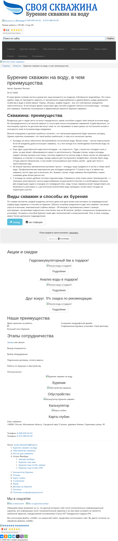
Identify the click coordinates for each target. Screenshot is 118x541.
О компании (38, 56)
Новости (17, 65)
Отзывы (16, 474)
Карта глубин (100, 48)
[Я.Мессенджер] (10, 536)
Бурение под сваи (27, 462)
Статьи (10, 56)
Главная (11, 48)
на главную (35, 222)
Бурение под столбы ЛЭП (31, 467)
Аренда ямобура (27, 459)
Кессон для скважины (23, 453)
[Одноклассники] (5, 536)
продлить (73, 232)
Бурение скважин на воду (25, 447)
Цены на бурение (79, 48)
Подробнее (59, 271)
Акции (16, 483)
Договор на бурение (22, 486)
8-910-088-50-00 (51, 20)
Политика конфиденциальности (28, 492)
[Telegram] (14, 536)
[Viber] (22, 536)
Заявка (10, 342)
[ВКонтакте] (1, 536)
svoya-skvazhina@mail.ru (25, 444)
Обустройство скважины (24, 450)
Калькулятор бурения (23, 472)
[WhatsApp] (13, 20)
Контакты (22, 56)
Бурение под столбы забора (32, 464)
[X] (18, 536)
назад (16, 222)
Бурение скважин (28, 48)
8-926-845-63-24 (33, 20)
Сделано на (53, 239)
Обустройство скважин (53, 48)
